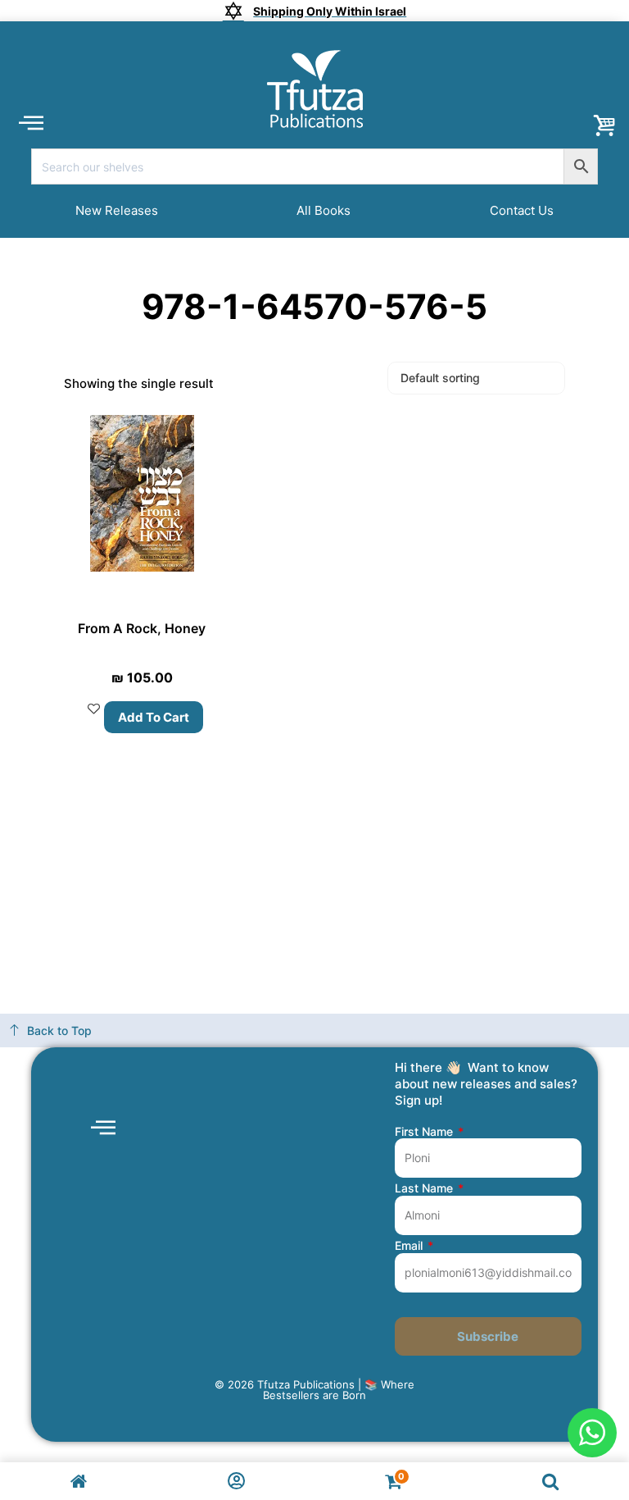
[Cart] (604, 126)
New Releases (116, 210)
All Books (323, 210)
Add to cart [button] (153, 717)
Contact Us (522, 210)
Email (410, 1245)
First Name (425, 1131)
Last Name (425, 1188)
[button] (30, 121)
